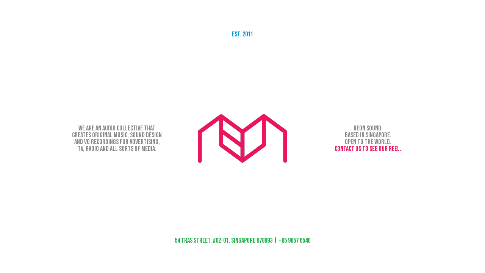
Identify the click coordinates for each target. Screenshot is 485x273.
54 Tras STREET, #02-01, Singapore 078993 (223, 240)
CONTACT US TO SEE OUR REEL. (368, 148)
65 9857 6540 (294, 240)
